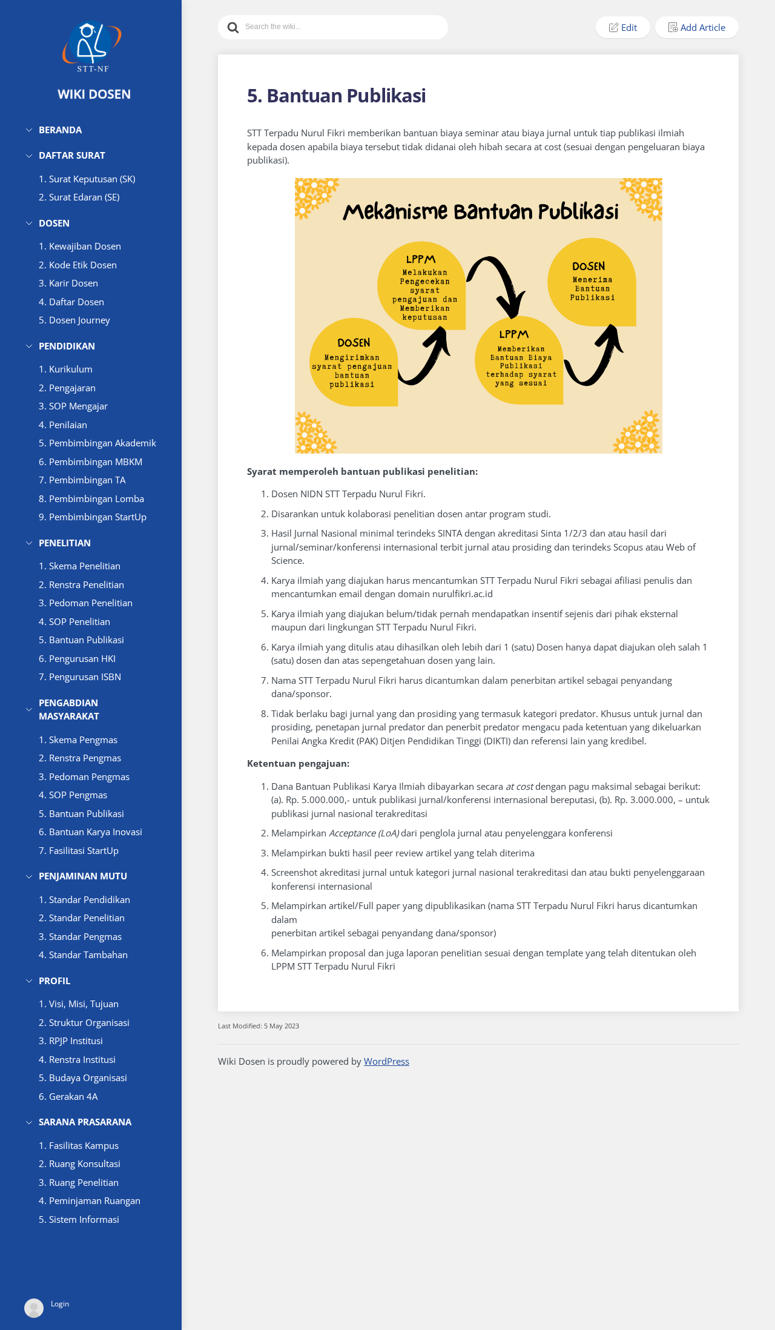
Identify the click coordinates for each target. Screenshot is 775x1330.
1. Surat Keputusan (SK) (87, 179)
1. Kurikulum (66, 369)
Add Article (703, 27)
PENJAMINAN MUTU (83, 876)
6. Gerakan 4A (68, 1096)
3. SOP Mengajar (73, 406)
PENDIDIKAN (67, 346)
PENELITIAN (65, 543)
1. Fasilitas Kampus (79, 1145)
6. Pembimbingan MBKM (90, 461)
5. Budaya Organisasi (83, 1077)
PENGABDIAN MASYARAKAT (69, 709)
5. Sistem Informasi (79, 1219)
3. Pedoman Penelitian (86, 603)
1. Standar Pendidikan (84, 899)
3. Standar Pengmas (80, 936)
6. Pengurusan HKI (77, 658)
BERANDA (60, 130)
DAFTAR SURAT (72, 155)
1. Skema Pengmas (78, 739)
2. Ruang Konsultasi (79, 1163)
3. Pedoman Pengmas (84, 776)
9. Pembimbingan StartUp (93, 517)
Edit (629, 27)
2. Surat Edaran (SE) (79, 197)
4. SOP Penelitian (74, 621)
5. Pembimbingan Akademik (97, 443)
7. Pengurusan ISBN (80, 676)
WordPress (386, 1061)
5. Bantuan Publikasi (81, 640)
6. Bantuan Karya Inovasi (90, 831)
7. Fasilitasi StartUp (79, 850)
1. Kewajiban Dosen (80, 246)
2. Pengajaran (67, 388)
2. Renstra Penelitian (81, 584)
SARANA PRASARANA (85, 1122)
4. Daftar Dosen (71, 302)
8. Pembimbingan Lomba (91, 498)
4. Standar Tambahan (83, 954)
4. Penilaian (63, 425)
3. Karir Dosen (68, 283)
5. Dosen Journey (74, 320)
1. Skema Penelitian (79, 566)
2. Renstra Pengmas (80, 758)
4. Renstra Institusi (77, 1059)
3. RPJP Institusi (71, 1040)
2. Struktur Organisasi (84, 1022)
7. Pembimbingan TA (82, 480)
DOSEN (54, 223)
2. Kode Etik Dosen (78, 265)
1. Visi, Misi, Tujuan (79, 1004)
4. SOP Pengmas (73, 795)
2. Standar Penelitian (82, 917)
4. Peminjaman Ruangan (89, 1200)
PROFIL (54, 980)
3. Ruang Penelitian (79, 1182)
